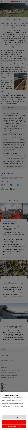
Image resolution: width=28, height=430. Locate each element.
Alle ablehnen (14, 422)
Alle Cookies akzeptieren (14, 426)
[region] (14, 411)
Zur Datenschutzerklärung (7, 409)
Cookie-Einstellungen (14, 417)
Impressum (4, 412)
